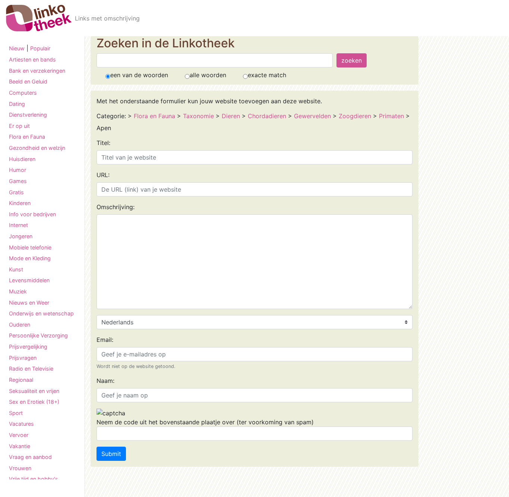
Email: (105, 339)
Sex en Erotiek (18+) (34, 402)
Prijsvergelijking (28, 346)
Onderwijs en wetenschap (41, 313)
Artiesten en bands (32, 59)
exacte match (267, 75)
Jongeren (20, 236)
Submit (111, 453)
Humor (17, 170)
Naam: (105, 380)
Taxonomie (198, 116)
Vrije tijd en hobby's (33, 479)
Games (18, 181)
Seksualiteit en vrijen (34, 390)
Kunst (16, 269)
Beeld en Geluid (28, 81)
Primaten (391, 116)
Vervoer (18, 435)
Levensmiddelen (29, 280)
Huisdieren (22, 158)
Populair (40, 48)
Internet (18, 225)
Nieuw (17, 48)
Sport (16, 413)
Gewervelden (312, 116)
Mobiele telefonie (30, 247)
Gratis (16, 192)
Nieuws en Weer (29, 302)
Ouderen (19, 324)
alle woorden (208, 75)
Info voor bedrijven (32, 214)
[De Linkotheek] (39, 18)
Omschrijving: (116, 207)
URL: (103, 175)
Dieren (231, 116)
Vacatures (21, 424)
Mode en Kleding (30, 258)
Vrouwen (20, 468)
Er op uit (19, 126)
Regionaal (21, 380)
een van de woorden (139, 75)
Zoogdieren (355, 116)
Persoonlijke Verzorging (38, 335)
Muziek (18, 291)
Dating (17, 103)
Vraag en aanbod (30, 457)
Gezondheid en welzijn (37, 148)
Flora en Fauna (27, 136)
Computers (23, 92)
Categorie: (111, 116)
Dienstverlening (28, 114)
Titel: (103, 143)
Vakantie (19, 446)
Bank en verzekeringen (37, 70)
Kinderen (20, 203)
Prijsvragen (23, 357)
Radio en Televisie (31, 368)
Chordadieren (268, 116)
